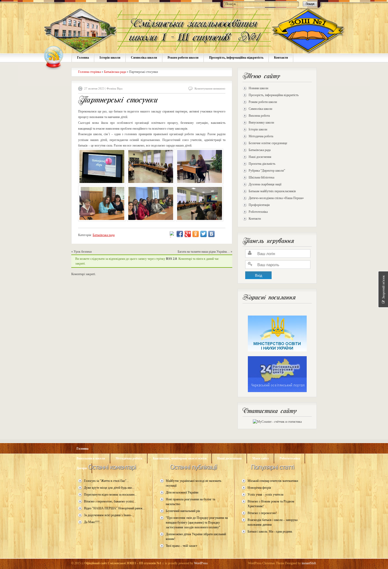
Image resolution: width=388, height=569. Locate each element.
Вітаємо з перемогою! (262, 513)
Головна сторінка (89, 72)
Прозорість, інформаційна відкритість (236, 57)
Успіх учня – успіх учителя (265, 494)
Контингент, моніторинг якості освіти (180, 458)
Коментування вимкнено (210, 88)
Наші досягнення (260, 157)
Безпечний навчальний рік (183, 511)
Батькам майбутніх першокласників (272, 191)
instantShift (309, 563)
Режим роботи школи (183, 57)
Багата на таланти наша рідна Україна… (204, 251)
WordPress (201, 563)
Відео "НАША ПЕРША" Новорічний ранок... (114, 508)
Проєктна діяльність (262, 164)
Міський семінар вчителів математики (273, 481)
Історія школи (110, 57)
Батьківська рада (260, 150)
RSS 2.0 (171, 259)
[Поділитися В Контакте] (211, 234)
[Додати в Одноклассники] (195, 234)
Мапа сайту (260, 458)
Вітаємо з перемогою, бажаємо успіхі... (110, 501)
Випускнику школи (261, 122)
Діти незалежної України (182, 492)
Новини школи (258, 88)
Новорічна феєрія (259, 488)
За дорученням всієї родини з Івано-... (109, 515)
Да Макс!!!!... (93, 522)
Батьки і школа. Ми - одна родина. (270, 531)
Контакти (281, 57)
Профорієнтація (259, 205)
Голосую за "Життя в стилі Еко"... (106, 481)
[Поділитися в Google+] (187, 234)
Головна (83, 57)
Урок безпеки (83, 251)
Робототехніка (258, 212)
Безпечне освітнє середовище (268, 143)
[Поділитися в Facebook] (180, 234)
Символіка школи (144, 57)
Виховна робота (259, 115)
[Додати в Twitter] (203, 234)
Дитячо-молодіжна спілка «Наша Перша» (276, 198)
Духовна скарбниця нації (265, 184)
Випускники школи (91, 458)
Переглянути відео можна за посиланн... (110, 494)
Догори (82, 468)
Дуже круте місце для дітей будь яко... (109, 488)
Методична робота (261, 136)
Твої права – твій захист (181, 546)
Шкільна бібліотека (261, 177)
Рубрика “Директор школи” (267, 170)
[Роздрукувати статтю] (171, 235)
